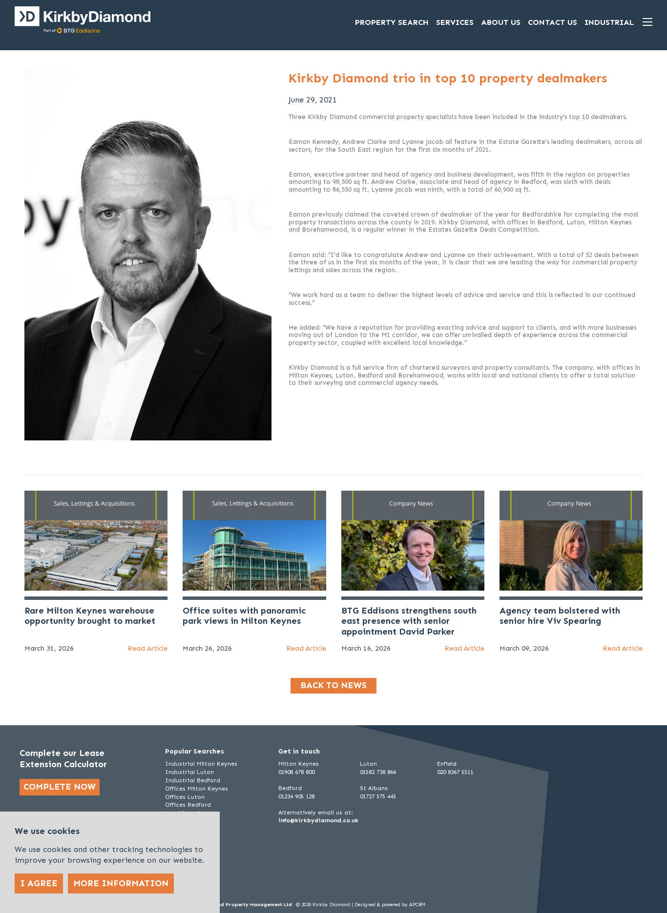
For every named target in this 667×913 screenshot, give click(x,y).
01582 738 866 (378, 772)
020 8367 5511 (455, 772)
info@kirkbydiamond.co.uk (318, 820)
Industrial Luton (189, 772)
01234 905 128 (296, 796)
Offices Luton (185, 797)
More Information (120, 883)
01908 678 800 (296, 772)
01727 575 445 (378, 796)
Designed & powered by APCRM (389, 905)
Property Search (392, 22)
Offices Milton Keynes (196, 788)
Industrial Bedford (192, 780)
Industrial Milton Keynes (201, 763)
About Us (501, 22)
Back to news (333, 685)
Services (455, 22)
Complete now (59, 786)
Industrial (609, 22)
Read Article (147, 648)
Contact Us (552, 22)
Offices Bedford (188, 804)
